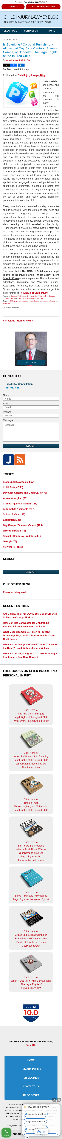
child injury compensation (18, 301)
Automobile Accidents (18, 509)
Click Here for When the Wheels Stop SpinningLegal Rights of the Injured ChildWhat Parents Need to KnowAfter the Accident (31, 760)
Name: (6, 395)
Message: (8, 420)
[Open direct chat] (54, 1100)
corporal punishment (36, 301)
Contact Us (31, 31)
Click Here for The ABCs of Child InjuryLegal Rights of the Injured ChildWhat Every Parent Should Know (31, 715)
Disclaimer (31, 1078)
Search (31, 572)
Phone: (7, 412)
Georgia (10, 541)
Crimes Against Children (35, 296)
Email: (6, 403)
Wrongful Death (14, 530)
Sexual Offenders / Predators (22, 536)
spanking (6, 303)
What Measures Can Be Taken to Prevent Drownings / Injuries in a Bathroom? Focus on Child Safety (29, 635)
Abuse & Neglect (15, 498)
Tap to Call (13, 6)
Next (29, 320)
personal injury (49, 301)
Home (20, 320)
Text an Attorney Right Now (43, 6)
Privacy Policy (31, 1069)
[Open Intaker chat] (27, 1137)
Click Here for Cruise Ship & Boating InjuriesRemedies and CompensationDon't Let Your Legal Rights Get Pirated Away (31, 938)
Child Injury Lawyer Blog (31, 19)
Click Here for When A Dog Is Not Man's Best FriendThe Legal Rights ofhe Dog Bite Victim (31, 982)
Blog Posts (31, 1095)
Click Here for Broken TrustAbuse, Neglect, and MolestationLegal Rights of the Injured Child (31, 804)
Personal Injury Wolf (14, 592)
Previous (9, 320)
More (51, 31)
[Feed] (19, 459)
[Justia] (8, 459)
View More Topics (13, 547)
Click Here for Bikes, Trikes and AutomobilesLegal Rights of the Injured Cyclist (31, 896)
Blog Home (10, 31)
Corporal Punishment (18, 296)
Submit (31, 446)
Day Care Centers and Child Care (31, 298)
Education (12, 520)
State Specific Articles (18, 482)
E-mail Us (31, 1045)
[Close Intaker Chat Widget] (59, 1100)
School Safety (14, 514)
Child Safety (13, 487)
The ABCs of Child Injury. (33, 293)
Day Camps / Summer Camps (23, 525)
